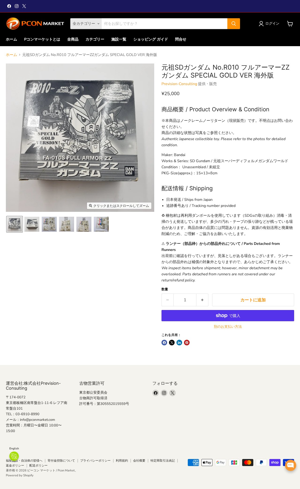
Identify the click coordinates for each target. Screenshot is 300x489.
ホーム (11, 39)
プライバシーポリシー (95, 461)
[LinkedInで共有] (179, 342)
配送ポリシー (38, 465)
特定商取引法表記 (162, 461)
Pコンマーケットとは (42, 39)
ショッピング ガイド (150, 39)
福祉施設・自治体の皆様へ (24, 461)
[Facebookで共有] (164, 342)
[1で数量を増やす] (202, 300)
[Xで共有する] (172, 342)
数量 (164, 289)
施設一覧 (118, 39)
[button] (270, 23)
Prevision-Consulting (179, 83)
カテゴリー (95, 39)
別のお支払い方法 (228, 327)
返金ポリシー (15, 465)
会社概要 (139, 461)
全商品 (73, 39)
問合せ (180, 39)
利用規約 (122, 461)
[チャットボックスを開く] (290, 465)
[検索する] (233, 23)
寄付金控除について (61, 461)
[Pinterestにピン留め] (187, 342)
